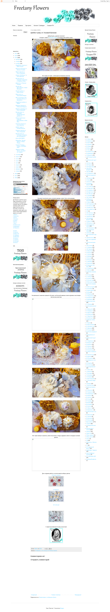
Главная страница (55, 594)
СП (87, 445)
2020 (16, 55)
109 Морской (89, 178)
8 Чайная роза (16, 224)
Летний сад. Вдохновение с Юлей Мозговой (21, 88)
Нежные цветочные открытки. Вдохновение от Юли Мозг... (21, 119)
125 (87, 211)
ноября (18, 61)
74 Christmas (89, 375)
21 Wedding (89, 261)
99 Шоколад (89, 420)
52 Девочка (89, 328)
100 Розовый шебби (91, 157)
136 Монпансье (90, 237)
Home (13, 25)
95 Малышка (89, 414)
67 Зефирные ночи (91, 360)
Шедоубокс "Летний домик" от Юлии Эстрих (20, 142)
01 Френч (88, 139)
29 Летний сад (89, 280)
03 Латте (88, 142)
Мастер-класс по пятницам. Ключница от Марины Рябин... (21, 80)
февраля (18, 169)
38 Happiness (89, 297)
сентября (18, 154)
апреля (18, 164)
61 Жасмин (89, 348)
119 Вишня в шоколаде (89, 199)
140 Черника (89, 249)
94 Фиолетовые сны (91, 411)
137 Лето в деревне (91, 239)
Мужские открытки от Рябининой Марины (21, 106)
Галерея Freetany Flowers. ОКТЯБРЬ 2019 (21, 146)
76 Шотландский (90, 378)
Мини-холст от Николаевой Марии (21, 95)
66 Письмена (89, 358)
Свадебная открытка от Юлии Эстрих (21, 66)
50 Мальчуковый (90, 324)
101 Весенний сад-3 (91, 160)
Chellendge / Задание (91, 450)
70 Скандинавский (90, 366)
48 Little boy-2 (89, 318)
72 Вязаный (89, 371)
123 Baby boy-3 (90, 207)
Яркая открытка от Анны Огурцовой (20, 72)
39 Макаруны (89, 299)
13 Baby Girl (16, 233)
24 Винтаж (88, 270)
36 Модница (89, 294)
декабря (18, 59)
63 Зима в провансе (91, 351)
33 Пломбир (89, 288)
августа (18, 156)
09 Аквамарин (89, 153)
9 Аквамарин (16, 226)
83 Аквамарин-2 (90, 393)
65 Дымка (88, 356)
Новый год (88, 433)
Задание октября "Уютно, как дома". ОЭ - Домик (21, 151)
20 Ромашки (89, 259)
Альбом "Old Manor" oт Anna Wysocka (21, 76)
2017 (16, 175)
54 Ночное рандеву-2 (91, 331)
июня (17, 160)
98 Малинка (89, 418)
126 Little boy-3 (90, 212)
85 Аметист (89, 397)
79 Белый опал (90, 385)
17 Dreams (15, 239)
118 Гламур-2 (89, 197)
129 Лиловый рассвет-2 (89, 219)
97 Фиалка (88, 416)
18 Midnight (16, 241)
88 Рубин (88, 402)
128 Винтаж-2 (89, 216)
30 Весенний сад (90, 282)
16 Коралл (15, 238)
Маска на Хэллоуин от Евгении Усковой (21, 69)
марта (17, 167)
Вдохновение (89, 421)
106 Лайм (88, 171)
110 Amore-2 (89, 181)
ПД (87, 440)
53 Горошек (89, 330)
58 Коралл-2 (89, 342)
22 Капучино (89, 263)
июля (17, 158)
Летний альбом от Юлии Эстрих (20, 91)
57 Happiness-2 (90, 341)
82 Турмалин (89, 392)
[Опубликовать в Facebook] (49, 548)
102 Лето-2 (89, 163)
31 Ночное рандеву (91, 283)
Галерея (88, 423)
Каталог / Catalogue (39, 25)
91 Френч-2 (89, 408)
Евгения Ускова (53, 37)
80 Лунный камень (90, 387)
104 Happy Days (90, 166)
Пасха (87, 438)
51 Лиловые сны (90, 326)
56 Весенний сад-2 (91, 337)
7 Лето (14, 223)
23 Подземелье (90, 268)
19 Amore (15, 242)
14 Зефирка (16, 235)
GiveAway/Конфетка (91, 459)
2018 (16, 173)
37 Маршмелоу (90, 295)
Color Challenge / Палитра (90, 454)
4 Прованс (15, 219)
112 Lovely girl (56, 504)
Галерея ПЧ (50, 25)
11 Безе (15, 230)
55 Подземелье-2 (90, 334)
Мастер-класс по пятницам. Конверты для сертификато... (21, 135)
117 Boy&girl (89, 195)
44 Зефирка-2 (89, 310)
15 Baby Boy (16, 236)
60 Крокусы (89, 346)
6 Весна (15, 221)
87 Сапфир (89, 400)
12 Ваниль (15, 232)
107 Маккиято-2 (90, 173)
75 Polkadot (89, 376)
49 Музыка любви (90, 319)
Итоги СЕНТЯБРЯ (20, 138)
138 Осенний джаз (90, 242)
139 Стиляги (89, 245)
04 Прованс (89, 144)
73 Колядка (89, 373)
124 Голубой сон (90, 209)
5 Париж (15, 220)
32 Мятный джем (90, 286)
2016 (16, 177)
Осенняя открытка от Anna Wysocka (21, 124)
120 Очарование (90, 204)
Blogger (62, 608)
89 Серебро (89, 404)
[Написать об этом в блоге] (47, 548)
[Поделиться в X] (48, 548)
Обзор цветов (89, 436)
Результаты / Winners (91, 442)
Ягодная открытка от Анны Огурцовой (21, 131)
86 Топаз (88, 399)
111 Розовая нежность (89, 184)
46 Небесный (89, 314)
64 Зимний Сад (90, 354)
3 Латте (15, 217)
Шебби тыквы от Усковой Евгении (20, 127)
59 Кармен (89, 344)
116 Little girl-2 (89, 193)
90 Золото (88, 406)
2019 (16, 57)
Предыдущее (78, 594)
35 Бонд (88, 292)
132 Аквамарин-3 (90, 227)
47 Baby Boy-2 (89, 316)
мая (17, 162)
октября (18, 63)
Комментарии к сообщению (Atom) (47, 597)
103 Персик (89, 164)
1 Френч (15, 214)
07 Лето (88, 149)
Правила (20, 25)
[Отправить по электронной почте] (45, 548)
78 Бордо (88, 383)
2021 (16, 53)
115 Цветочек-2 (90, 192)
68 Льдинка (89, 363)
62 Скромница (89, 349)
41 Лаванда (89, 304)
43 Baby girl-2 (89, 309)
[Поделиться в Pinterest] (51, 548)
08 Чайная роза (90, 151)
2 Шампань (16, 216)
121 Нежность (89, 205)
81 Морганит (89, 390)
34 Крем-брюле (90, 290)
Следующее (34, 594)
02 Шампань (56, 489)
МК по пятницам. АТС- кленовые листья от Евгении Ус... (21, 99)
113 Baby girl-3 (89, 188)
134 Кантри (89, 232)
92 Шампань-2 (89, 409)
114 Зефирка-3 (90, 190)
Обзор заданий (90, 435)
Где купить (28, 25)
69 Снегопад (89, 364)
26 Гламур (88, 274)
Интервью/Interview (91, 425)
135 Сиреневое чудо (91, 234)
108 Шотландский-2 (91, 175)
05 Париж (88, 146)
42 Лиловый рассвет (91, 306)
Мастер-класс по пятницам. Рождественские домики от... (20, 114)
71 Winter (88, 369)
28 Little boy (89, 278)
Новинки (88, 431)
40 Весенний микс (90, 301)
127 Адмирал (89, 214)
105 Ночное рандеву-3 (89, 169)
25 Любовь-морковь (56, 475)
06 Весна (88, 148)
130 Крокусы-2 (89, 223)
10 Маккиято (16, 227)
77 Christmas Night (90, 380)
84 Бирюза (89, 395)
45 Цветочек (89, 312)
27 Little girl (89, 276)
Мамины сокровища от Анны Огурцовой (21, 109)
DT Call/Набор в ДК (91, 456)
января (18, 171)
